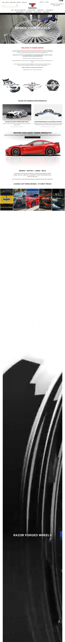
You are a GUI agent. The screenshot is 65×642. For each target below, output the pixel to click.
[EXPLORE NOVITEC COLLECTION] (32, 149)
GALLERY (47, 2)
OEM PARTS (18, 2)
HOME (3, 2)
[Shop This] (6, 200)
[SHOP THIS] (19, 200)
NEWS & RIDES (13, 2)
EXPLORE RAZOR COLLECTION (17, 126)
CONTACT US (24, 2)
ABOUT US (7, 2)
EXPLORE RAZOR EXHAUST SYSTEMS (48, 126)
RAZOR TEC (42, 2)
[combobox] (10, 5)
